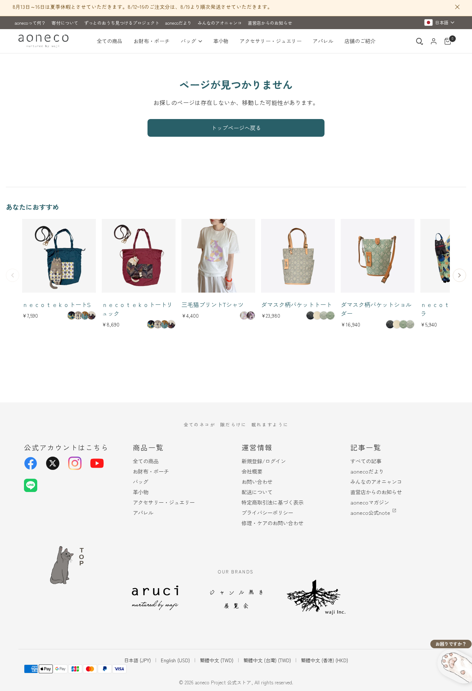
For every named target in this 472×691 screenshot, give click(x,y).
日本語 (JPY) (137, 660)
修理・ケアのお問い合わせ (272, 523)
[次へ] (459, 275)
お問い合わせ (257, 481)
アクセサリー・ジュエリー (271, 41)
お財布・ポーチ (151, 41)
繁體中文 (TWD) (216, 660)
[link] (71, 315)
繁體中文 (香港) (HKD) (324, 660)
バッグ (188, 41)
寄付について (65, 23)
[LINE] (30, 485)
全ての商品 (109, 41)
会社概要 (252, 471)
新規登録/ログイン (264, 461)
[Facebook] (30, 463)
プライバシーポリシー (267, 512)
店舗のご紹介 (359, 41)
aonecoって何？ (30, 23)
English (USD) (175, 660)
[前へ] (12, 275)
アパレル (323, 41)
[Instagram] (74, 463)
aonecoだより (178, 23)
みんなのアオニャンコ (220, 23)
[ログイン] (434, 41)
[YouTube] (97, 463)
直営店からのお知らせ (270, 23)
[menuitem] (112, 41)
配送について (257, 492)
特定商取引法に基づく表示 (272, 502)
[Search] (420, 41)
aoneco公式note (370, 512)
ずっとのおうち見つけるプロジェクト (121, 23)
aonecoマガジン (369, 502)
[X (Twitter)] (52, 463)
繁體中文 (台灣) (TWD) (267, 660)
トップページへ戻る (236, 128)
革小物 (221, 41)
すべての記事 (365, 461)
